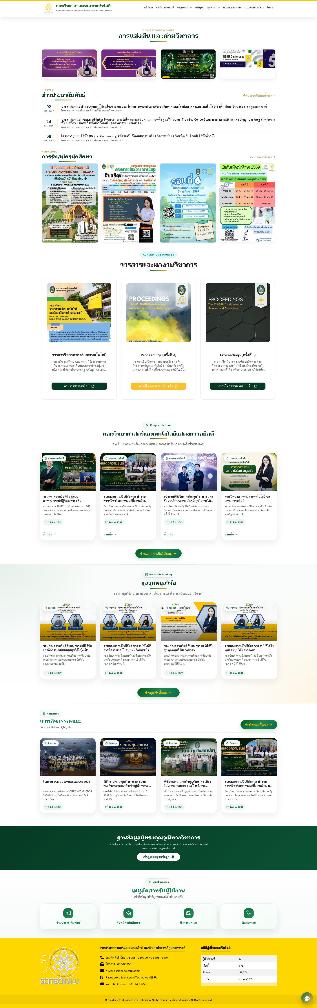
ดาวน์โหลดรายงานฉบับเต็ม (156, 386)
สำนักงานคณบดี (165, 7)
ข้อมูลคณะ (183, 7)
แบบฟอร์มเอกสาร (254, 7)
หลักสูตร (199, 7)
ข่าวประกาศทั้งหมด (261, 157)
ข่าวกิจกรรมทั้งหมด (257, 725)
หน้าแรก (148, 7)
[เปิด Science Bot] (307, 998)
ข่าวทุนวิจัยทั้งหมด (156, 693)
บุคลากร (211, 7)
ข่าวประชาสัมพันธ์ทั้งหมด (258, 95)
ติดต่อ (270, 7)
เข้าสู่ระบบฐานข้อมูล (156, 857)
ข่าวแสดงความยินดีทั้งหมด (156, 554)
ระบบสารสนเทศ (232, 7)
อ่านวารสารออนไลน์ (77, 386)
